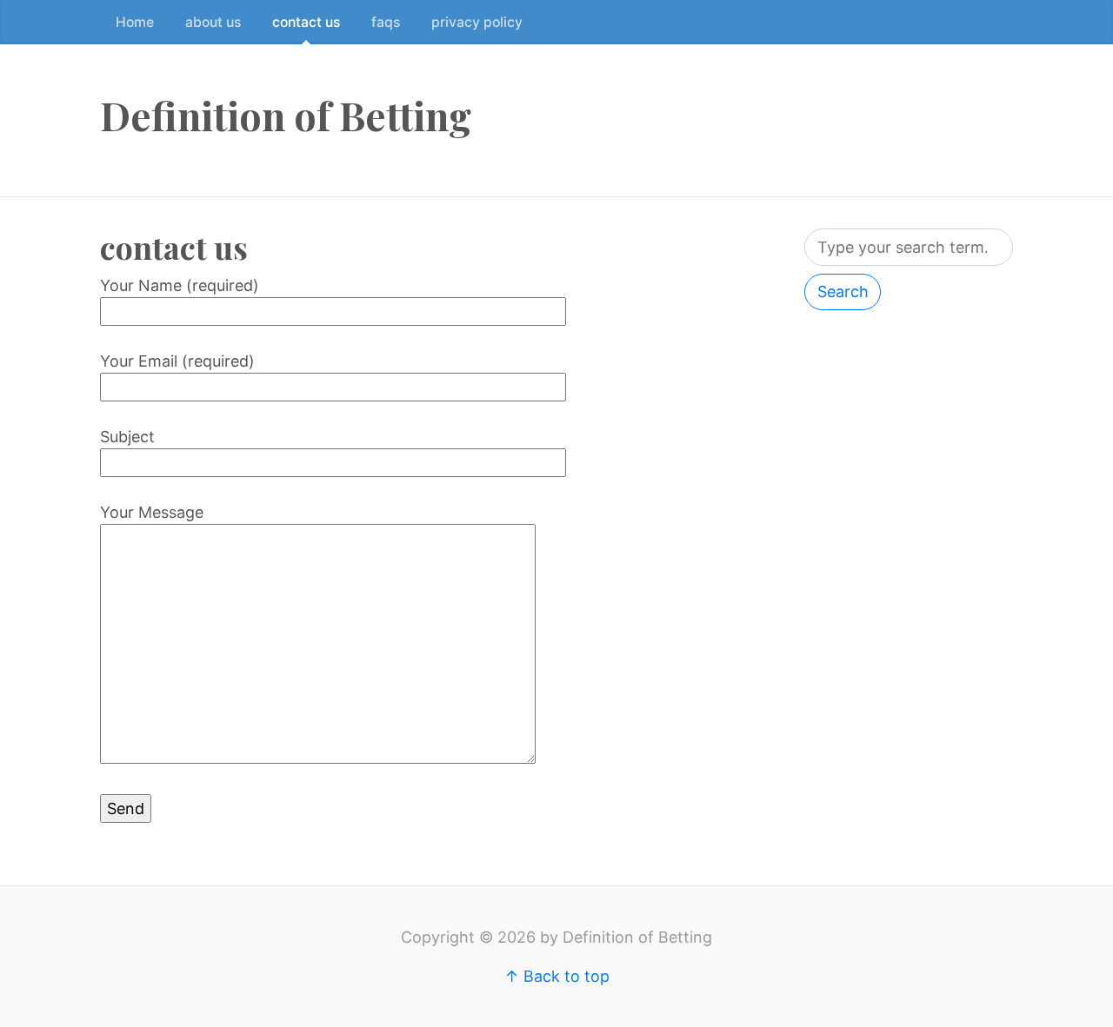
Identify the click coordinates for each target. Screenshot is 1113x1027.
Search (843, 291)
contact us (306, 22)
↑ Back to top (557, 976)
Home (135, 22)
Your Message (151, 512)
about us (213, 22)
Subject (127, 436)
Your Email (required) (177, 361)
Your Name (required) (179, 285)
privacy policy (477, 22)
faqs (385, 22)
